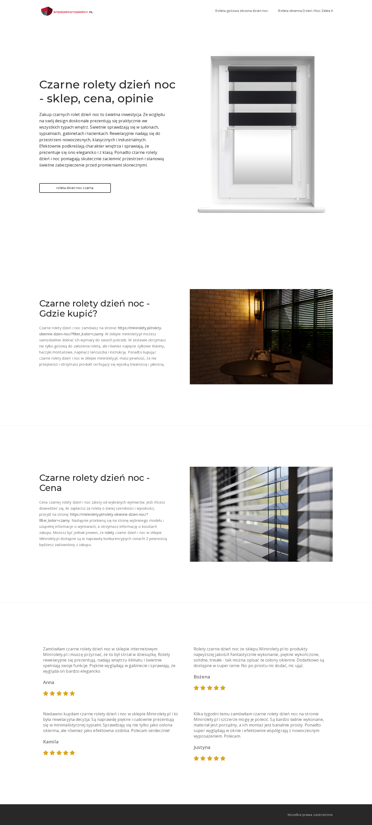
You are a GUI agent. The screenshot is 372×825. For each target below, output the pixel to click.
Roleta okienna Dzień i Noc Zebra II (305, 11)
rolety (109, 532)
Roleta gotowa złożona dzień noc (241, 11)
